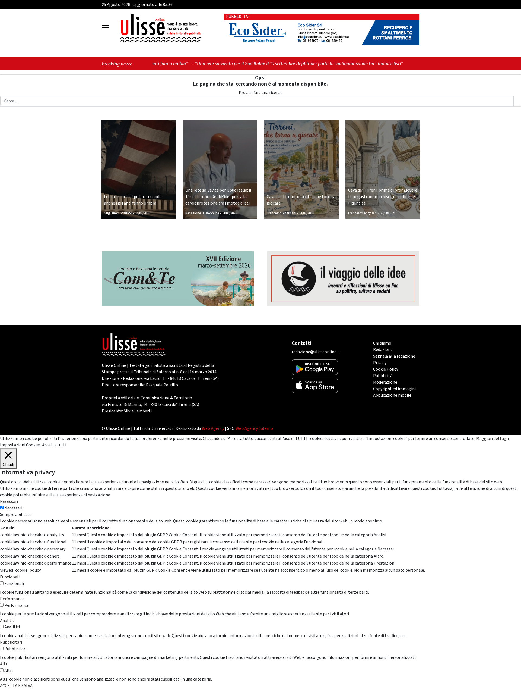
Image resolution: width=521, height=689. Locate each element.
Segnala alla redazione (394, 356)
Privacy (379, 363)
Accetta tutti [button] (54, 445)
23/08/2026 (387, 213)
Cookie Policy (385, 369)
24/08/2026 (142, 213)
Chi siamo (382, 343)
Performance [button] (12, 599)
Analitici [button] (7, 621)
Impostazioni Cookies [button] (20, 445)
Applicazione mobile (392, 395)
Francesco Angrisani (281, 213)
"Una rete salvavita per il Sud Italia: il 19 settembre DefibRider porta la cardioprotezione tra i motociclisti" (257, 63)
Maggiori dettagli (492, 438)
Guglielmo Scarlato (118, 213)
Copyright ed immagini (394, 389)
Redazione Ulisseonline (202, 213)
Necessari (13, 508)
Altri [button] (4, 664)
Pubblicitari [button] (11, 642)
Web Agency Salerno (254, 428)
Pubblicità (382, 376)
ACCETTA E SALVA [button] (16, 686)
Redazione (383, 350)
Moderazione (385, 382)
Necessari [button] (9, 502)
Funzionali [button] (10, 577)
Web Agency (213, 428)
